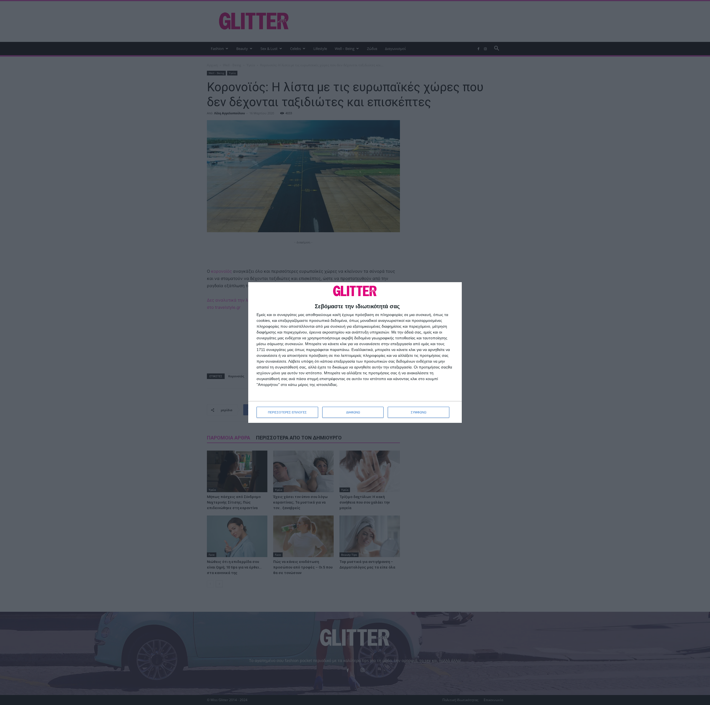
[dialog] (355, 352)
